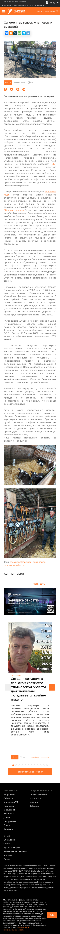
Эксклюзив (9, 810)
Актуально (9, 794)
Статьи (7, 843)
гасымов (15, 562)
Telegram (35, 806)
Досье (7, 817)
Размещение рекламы (15, 851)
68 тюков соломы (14, 210)
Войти (39, 11)
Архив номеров (12, 847)
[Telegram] (57, 2)
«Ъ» (54, 164)
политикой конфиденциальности (16, 928)
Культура (8, 829)
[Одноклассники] (47, 2)
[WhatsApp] (19, 33)
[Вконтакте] (51, 2)
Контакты (8, 855)
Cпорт (7, 825)
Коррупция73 (11, 802)
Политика (9, 806)
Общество (9, 798)
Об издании (10, 839)
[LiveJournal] (15, 33)
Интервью (9, 813)
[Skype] (24, 33)
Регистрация (50, 11)
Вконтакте (35, 798)
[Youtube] (54, 2)
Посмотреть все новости (30, 771)
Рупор (7, 859)
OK (52, 914)
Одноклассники (38, 794)
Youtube (34, 802)
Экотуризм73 (10, 821)
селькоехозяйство (14, 565)
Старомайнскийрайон (33, 562)
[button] (8, 687)
